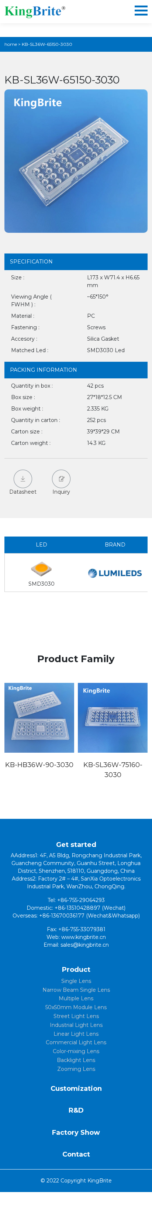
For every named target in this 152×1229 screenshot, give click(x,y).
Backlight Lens (76, 1060)
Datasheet (23, 491)
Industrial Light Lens (76, 1025)
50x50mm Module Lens (76, 1007)
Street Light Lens (76, 1016)
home (10, 44)
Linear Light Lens (76, 1034)
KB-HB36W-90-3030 (39, 765)
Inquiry (61, 491)
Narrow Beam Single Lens (76, 990)
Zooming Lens (76, 1069)
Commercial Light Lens (76, 1042)
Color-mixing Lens (76, 1051)
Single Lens (76, 981)
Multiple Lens (76, 998)
